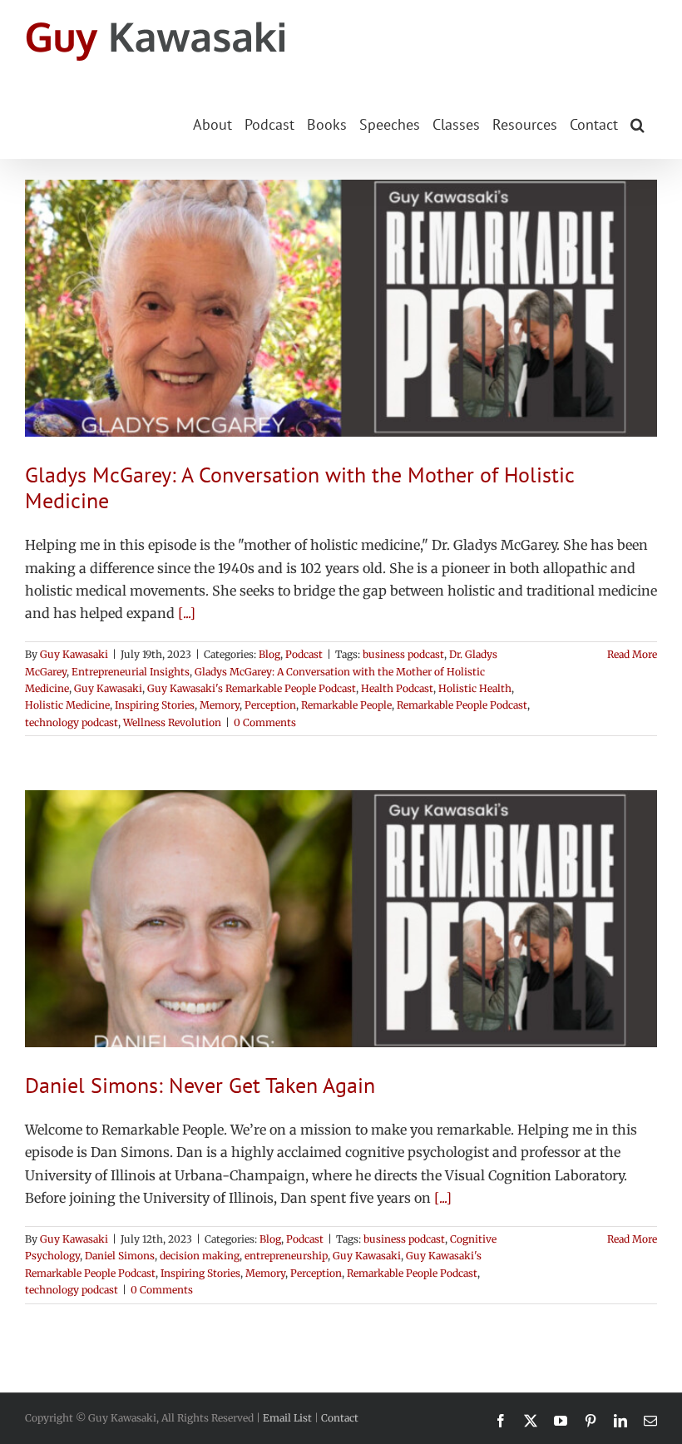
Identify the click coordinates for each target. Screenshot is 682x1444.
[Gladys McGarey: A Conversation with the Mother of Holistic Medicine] (341, 308)
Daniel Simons (120, 1255)
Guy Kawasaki (74, 654)
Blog (269, 654)
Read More (632, 654)
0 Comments (265, 722)
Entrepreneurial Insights (131, 671)
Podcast (304, 654)
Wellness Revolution (172, 722)
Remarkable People (346, 705)
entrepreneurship (286, 1255)
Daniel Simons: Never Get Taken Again (200, 1085)
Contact (339, 1418)
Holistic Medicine (67, 705)
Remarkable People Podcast (462, 705)
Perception (270, 705)
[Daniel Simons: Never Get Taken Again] (341, 918)
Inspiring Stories (155, 705)
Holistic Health (475, 688)
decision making (200, 1255)
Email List (287, 1418)
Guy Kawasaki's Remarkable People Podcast (251, 688)
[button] (637, 123)
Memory (220, 705)
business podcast (403, 654)
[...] (186, 613)
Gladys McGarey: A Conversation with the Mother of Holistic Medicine (299, 487)
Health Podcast (397, 688)
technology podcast (71, 722)
